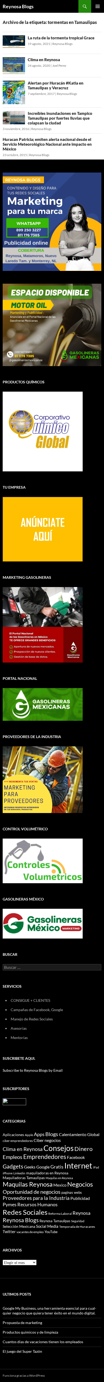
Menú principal (97, 6)
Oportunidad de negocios (32, 1192)
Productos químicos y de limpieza (30, 1332)
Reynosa (81, 1213)
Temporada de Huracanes (77, 1227)
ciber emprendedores (18, 1141)
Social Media (47, 1226)
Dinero (83, 1148)
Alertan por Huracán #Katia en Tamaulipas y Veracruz (55, 85)
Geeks (29, 1167)
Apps (39, 1134)
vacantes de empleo (30, 1232)
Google (43, 1166)
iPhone (8, 1173)
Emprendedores (44, 1156)
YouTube (51, 1232)
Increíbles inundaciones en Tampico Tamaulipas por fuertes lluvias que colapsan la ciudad (60, 118)
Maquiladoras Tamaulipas (24, 1177)
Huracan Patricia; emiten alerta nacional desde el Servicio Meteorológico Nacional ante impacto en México (47, 144)
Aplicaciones (13, 1134)
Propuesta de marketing (22, 1322)
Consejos (58, 1148)
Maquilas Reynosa (28, 1184)
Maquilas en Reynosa (59, 1178)
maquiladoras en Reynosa (47, 1173)
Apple (29, 1135)
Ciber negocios (47, 1140)
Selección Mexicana (19, 1226)
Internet (78, 1165)
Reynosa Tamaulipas (54, 1221)
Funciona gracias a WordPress (24, 1375)
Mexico (59, 1185)
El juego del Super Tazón (22, 1351)
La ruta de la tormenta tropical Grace (61, 37)
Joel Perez (59, 66)
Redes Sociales (25, 1212)
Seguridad (77, 1221)
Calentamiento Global (79, 1134)
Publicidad (80, 1198)
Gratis (56, 1167)
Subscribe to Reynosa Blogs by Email (33, 1070)
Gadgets (13, 1166)
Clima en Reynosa (44, 59)
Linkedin (19, 1173)
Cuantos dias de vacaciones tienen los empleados (43, 1341)
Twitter (9, 1231)
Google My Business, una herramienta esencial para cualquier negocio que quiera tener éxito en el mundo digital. (49, 1310)
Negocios (80, 1184)
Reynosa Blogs (18, 6)
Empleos (12, 1157)
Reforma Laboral (60, 1213)
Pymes (10, 1204)
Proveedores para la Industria (36, 1198)
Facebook (76, 1157)
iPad (96, 1167)
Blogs (51, 1134)
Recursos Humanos (37, 1204)
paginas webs (71, 1192)
